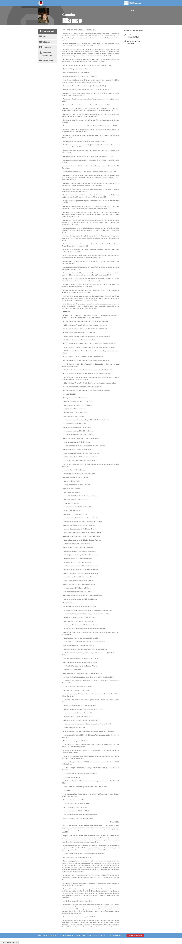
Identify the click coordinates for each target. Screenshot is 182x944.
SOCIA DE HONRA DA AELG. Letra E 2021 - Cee (79, 30)
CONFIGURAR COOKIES (9, 942)
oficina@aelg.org (116, 935)
